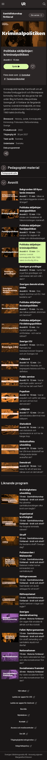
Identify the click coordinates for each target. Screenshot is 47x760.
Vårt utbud (22, 691)
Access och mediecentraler (22, 728)
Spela (14, 66)
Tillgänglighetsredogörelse (22, 740)
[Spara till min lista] (32, 66)
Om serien (35, 15)
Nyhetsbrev (22, 715)
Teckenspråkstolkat (16, 79)
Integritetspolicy (22, 746)
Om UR (22, 734)
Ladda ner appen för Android (22, 703)
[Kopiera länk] (6, 153)
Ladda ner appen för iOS (22, 697)
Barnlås (23, 709)
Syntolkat (26, 75)
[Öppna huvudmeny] (3, 3)
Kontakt (22, 722)
